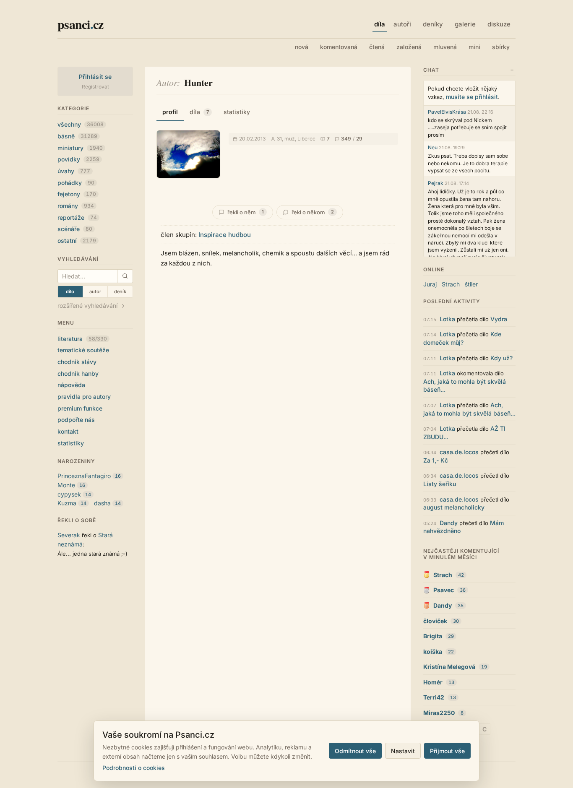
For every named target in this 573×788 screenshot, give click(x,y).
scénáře (74, 228)
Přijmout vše (447, 750)
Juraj (430, 284)
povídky (78, 159)
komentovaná (338, 46)
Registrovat (95, 86)
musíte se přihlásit (472, 96)
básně (77, 136)
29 (359, 138)
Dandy (449, 522)
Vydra (498, 318)
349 (346, 138)
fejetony (76, 194)
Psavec (443, 589)
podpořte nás (76, 419)
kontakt (67, 431)
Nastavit (403, 750)
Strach (451, 284)
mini (474, 46)
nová (301, 46)
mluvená (445, 46)
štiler (471, 284)
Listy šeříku (439, 483)
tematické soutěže (83, 350)
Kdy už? (501, 357)
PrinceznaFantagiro (84, 475)
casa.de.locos (459, 451)
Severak (68, 534)
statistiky (70, 443)
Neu (433, 147)
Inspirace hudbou (224, 235)
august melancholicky (453, 507)
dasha (102, 503)
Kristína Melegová (449, 666)
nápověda (71, 384)
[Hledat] (125, 276)
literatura (82, 338)
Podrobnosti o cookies (133, 767)
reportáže (77, 217)
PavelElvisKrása (447, 112)
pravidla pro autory (84, 396)
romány (75, 205)
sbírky (501, 46)
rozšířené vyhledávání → (91, 305)
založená (409, 46)
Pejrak (435, 183)
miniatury (80, 147)
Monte (66, 485)
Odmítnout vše (355, 750)
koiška (432, 651)
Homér (433, 682)
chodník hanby (78, 373)
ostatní (76, 240)
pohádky (75, 182)
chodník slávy (76, 361)
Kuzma (66, 503)
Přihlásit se (95, 76)
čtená (377, 46)
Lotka (447, 318)
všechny (80, 124)
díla (199, 111)
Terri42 (433, 697)
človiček (435, 620)
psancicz (80, 24)
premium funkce (79, 408)
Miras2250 (439, 712)
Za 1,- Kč (435, 460)
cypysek (69, 494)
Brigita (432, 636)
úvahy (73, 170)
